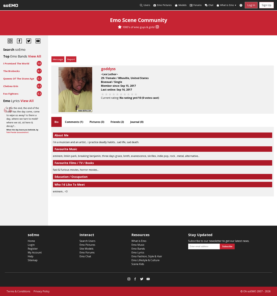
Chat (210, 5)
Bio (57, 122)
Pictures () (97, 122)
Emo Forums (87, 252)
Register (33, 248)
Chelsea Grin (10, 86)
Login (31, 245)
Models (182, 5)
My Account (35, 252)
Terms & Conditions (18, 291)
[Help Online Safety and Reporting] (241, 5)
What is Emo (227, 5)
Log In (251, 5)
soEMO (10, 5)
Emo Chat (85, 256)
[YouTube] (38, 41)
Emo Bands (138, 248)
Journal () (136, 122)
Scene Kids (137, 264)
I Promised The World (16, 63)
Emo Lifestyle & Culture (145, 260)
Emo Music (137, 245)
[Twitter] (28, 41)
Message (58, 59)
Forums (197, 5)
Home (31, 241)
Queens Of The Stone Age (18, 78)
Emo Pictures (164, 5)
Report (71, 59)
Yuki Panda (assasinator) (17, 132)
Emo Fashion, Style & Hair (146, 256)
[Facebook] (19, 41)
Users (146, 5)
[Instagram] (157, 27)
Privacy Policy (42, 291)
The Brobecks (11, 71)
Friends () (117, 122)
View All (34, 56)
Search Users (87, 241)
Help (30, 256)
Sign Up (266, 5)
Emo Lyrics (137, 252)
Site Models (86, 248)
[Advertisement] (162, 47)
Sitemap (33, 260)
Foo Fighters (10, 93)
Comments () (74, 122)
